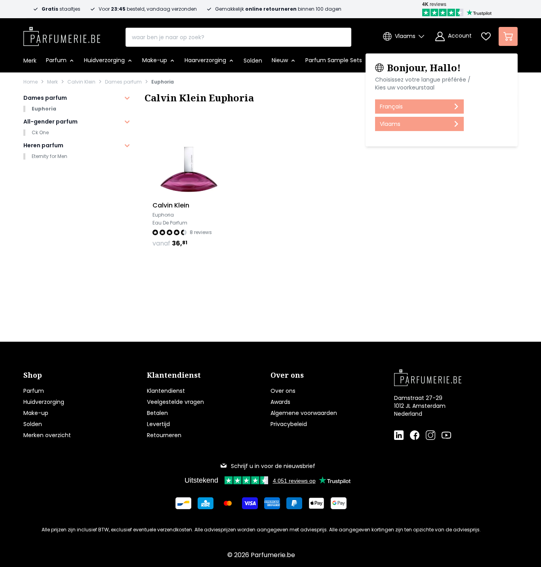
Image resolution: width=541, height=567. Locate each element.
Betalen (157, 413)
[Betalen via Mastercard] (228, 503)
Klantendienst (166, 391)
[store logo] (61, 34)
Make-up (35, 413)
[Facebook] (414, 435)
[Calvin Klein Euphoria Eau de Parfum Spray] (188, 156)
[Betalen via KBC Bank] (205, 503)
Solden (32, 424)
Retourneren (164, 435)
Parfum (33, 391)
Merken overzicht (47, 435)
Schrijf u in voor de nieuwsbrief (273, 466)
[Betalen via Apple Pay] (316, 503)
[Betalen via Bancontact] (183, 503)
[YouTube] (446, 435)
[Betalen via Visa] (250, 503)
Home (30, 82)
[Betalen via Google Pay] (339, 503)
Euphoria (162, 82)
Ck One (40, 132)
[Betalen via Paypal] (294, 503)
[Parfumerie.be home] (443, 377)
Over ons (282, 391)
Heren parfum (43, 145)
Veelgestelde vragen (175, 402)
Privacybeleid (288, 424)
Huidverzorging (43, 402)
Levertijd (158, 424)
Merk (52, 82)
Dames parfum (123, 82)
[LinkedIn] (399, 435)
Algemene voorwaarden (303, 413)
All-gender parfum (50, 122)
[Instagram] (430, 435)
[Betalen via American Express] (272, 503)
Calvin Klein (81, 82)
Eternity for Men (49, 156)
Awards (280, 402)
